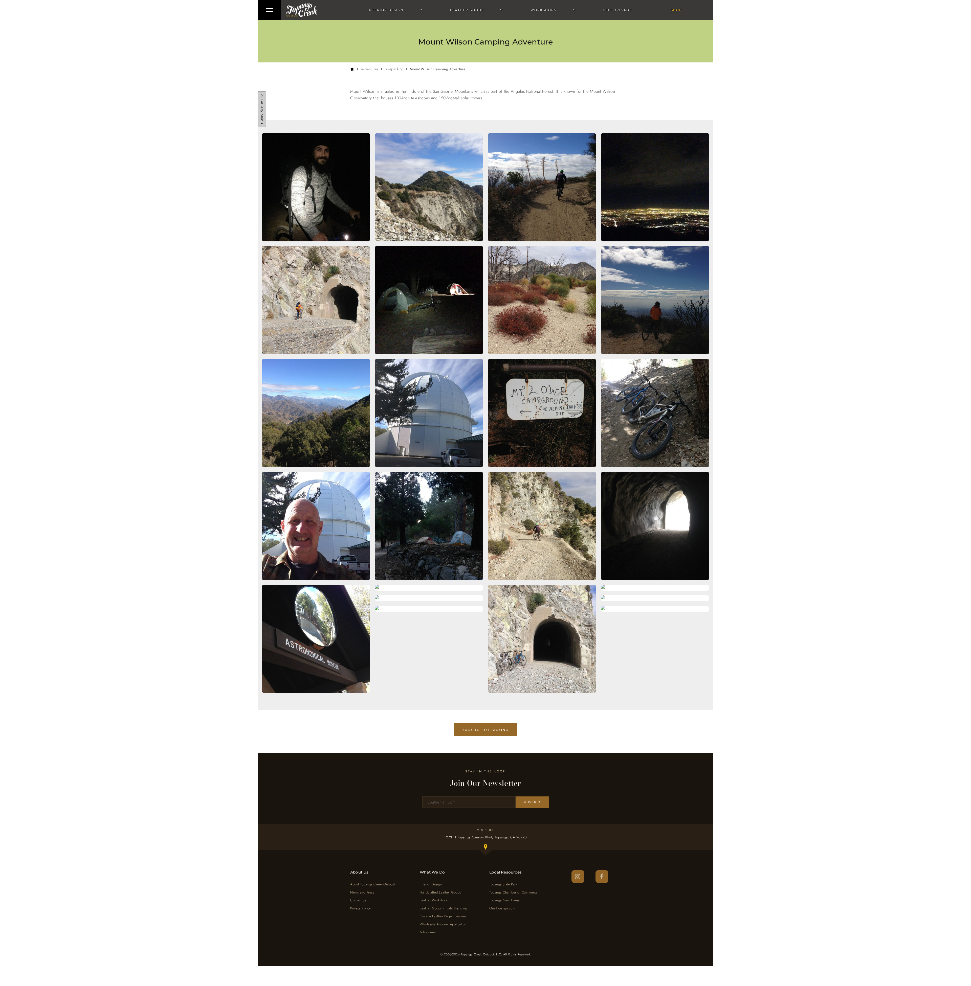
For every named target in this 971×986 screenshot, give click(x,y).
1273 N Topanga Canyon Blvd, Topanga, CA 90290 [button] (491, 843)
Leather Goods (467, 10)
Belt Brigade (617, 10)
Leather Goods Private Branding (443, 908)
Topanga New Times (504, 900)
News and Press (362, 892)
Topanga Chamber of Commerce (513, 892)
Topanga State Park (503, 884)
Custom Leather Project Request (443, 916)
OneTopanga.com (502, 908)
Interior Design (386, 10)
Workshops (543, 10)
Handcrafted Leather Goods (440, 892)
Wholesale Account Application (443, 924)
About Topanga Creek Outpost (372, 884)
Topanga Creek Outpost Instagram (577, 876)
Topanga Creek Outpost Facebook (601, 876)
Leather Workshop (433, 900)
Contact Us (358, 900)
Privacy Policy (360, 908)
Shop (676, 10)
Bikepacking (394, 69)
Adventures (370, 69)
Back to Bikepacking (485, 730)
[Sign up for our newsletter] (469, 802)
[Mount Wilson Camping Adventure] (316, 187)
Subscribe (532, 802)
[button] (269, 10)
